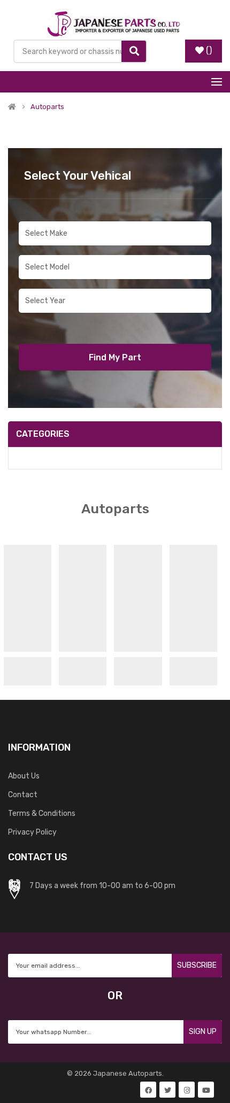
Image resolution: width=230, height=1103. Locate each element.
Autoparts (47, 107)
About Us (24, 776)
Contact (22, 794)
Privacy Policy (32, 832)
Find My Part (115, 357)
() (209, 50)
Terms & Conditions (41, 813)
